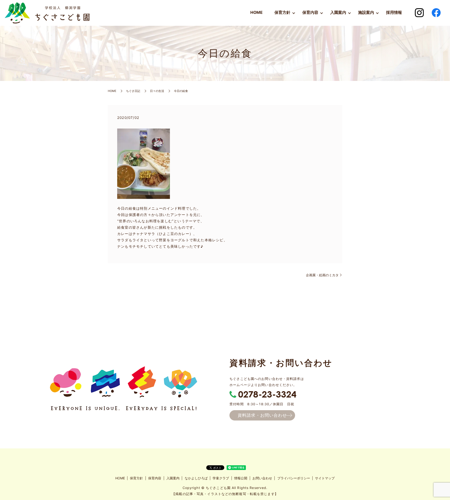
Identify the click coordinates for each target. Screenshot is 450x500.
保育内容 (310, 12)
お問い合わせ (262, 478)
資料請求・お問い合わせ (262, 415)
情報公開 (240, 478)
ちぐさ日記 (133, 91)
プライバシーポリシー (293, 478)
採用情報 (394, 12)
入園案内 (338, 12)
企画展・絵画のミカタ (322, 275)
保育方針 (282, 12)
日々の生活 (157, 91)
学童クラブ (221, 478)
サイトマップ (325, 478)
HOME (256, 12)
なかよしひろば (196, 478)
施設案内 (366, 12)
